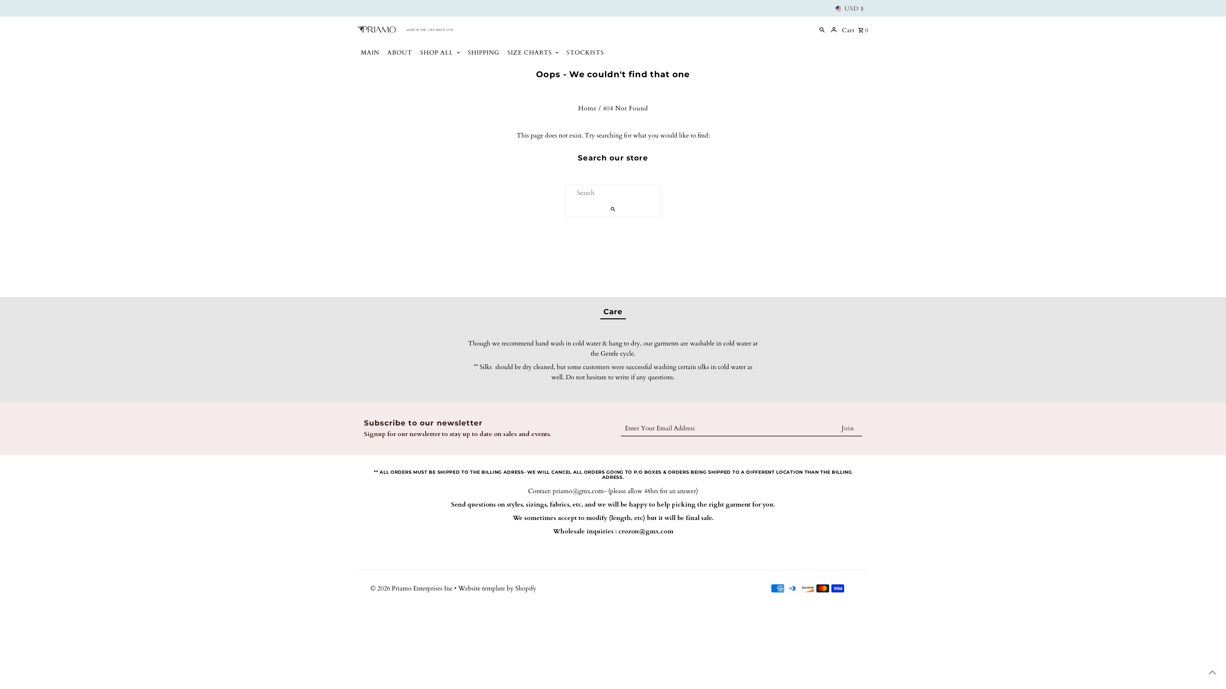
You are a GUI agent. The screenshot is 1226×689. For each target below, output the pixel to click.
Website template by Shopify (497, 588)
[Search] (822, 29)
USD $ (854, 8)
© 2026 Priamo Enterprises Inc (412, 588)
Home (587, 108)
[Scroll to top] (1212, 672)
